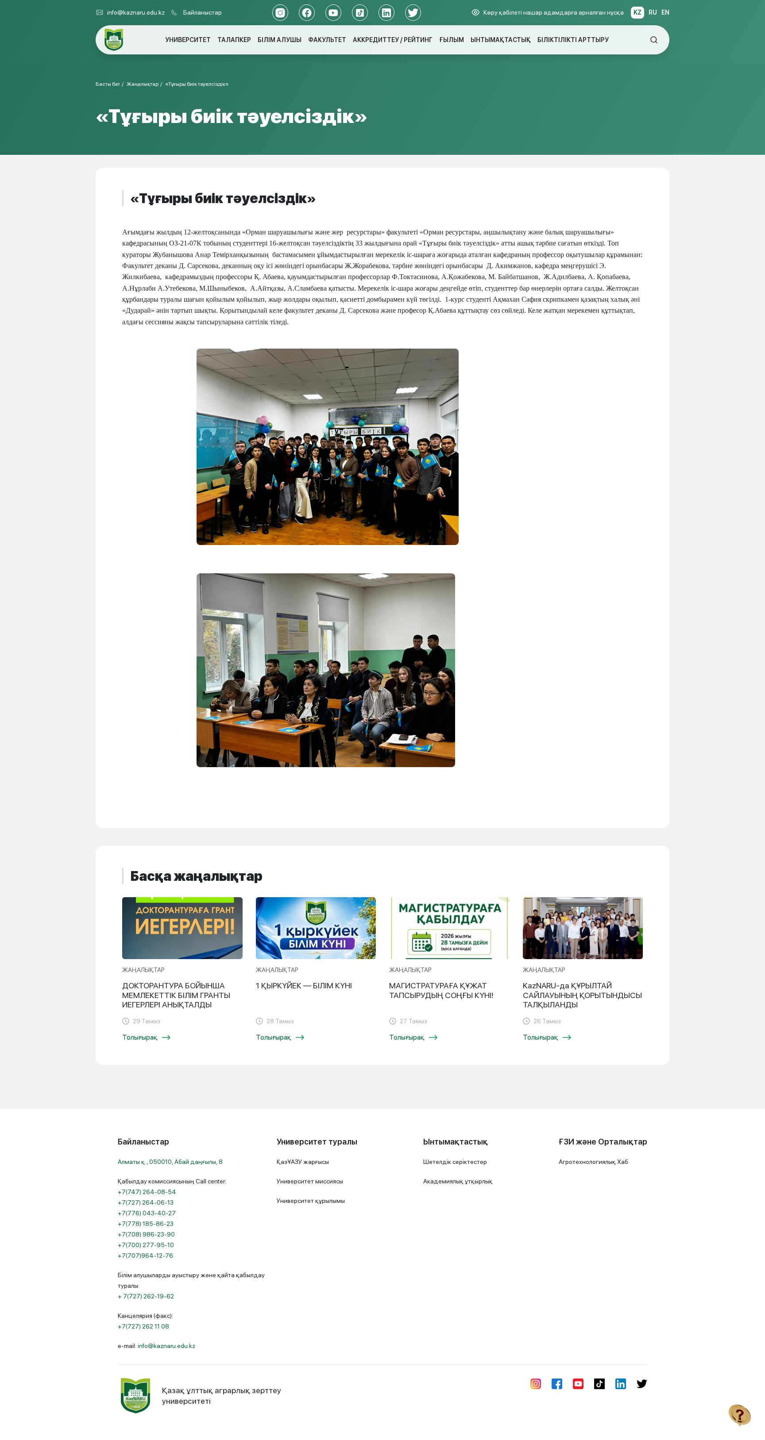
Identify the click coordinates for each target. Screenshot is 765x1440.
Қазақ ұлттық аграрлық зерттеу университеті (221, 1395)
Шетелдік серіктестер (455, 1161)
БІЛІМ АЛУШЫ (279, 39)
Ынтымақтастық (455, 1141)
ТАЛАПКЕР (234, 39)
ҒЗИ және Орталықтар (603, 1141)
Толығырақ (140, 1037)
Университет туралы (317, 1141)
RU (653, 12)
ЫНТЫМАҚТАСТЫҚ (501, 39)
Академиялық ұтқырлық (458, 1181)
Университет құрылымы (311, 1200)
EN (665, 12)
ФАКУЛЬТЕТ (327, 39)
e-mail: (156, 1345)
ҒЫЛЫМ (451, 39)
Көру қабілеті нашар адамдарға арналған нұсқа (553, 12)
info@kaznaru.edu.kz (136, 12)
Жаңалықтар (142, 84)
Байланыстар (202, 12)
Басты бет (108, 84)
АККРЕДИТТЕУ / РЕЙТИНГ (393, 39)
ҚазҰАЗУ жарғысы (303, 1161)
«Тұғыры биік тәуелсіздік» (197, 84)
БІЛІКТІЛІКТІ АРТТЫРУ (573, 39)
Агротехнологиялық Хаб (593, 1161)
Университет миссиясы (310, 1181)
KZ (637, 12)
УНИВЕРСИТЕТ (188, 39)
